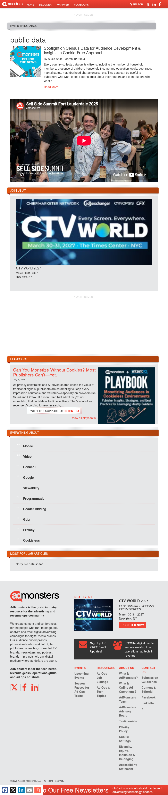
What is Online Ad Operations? (127, 687)
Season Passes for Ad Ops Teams (81, 689)
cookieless (28, 540)
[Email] (29, 790)
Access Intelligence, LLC (30, 780)
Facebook (149, 697)
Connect (26, 466)
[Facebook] (5, 790)
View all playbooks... (85, 418)
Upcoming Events (81, 675)
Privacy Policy (124, 729)
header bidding (31, 508)
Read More (51, 87)
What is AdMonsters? (128, 675)
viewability (28, 487)
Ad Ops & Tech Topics (103, 691)
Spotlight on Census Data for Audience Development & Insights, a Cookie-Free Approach (92, 50)
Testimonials (128, 721)
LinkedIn (148, 703)
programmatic (30, 498)
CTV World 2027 (28, 267)
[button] (149, 4)
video (24, 456)
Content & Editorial (149, 689)
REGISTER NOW (132, 625)
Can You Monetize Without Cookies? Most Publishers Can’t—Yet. (54, 372)
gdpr (24, 519)
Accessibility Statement (128, 767)
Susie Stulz (55, 59)
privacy (26, 529)
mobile (25, 445)
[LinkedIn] (21, 790)
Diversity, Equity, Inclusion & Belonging (127, 752)
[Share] (38, 790)
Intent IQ (72, 411)
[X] (13, 790)
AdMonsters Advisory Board (127, 711)
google (25, 477)
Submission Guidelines (150, 679)
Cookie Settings (125, 739)
